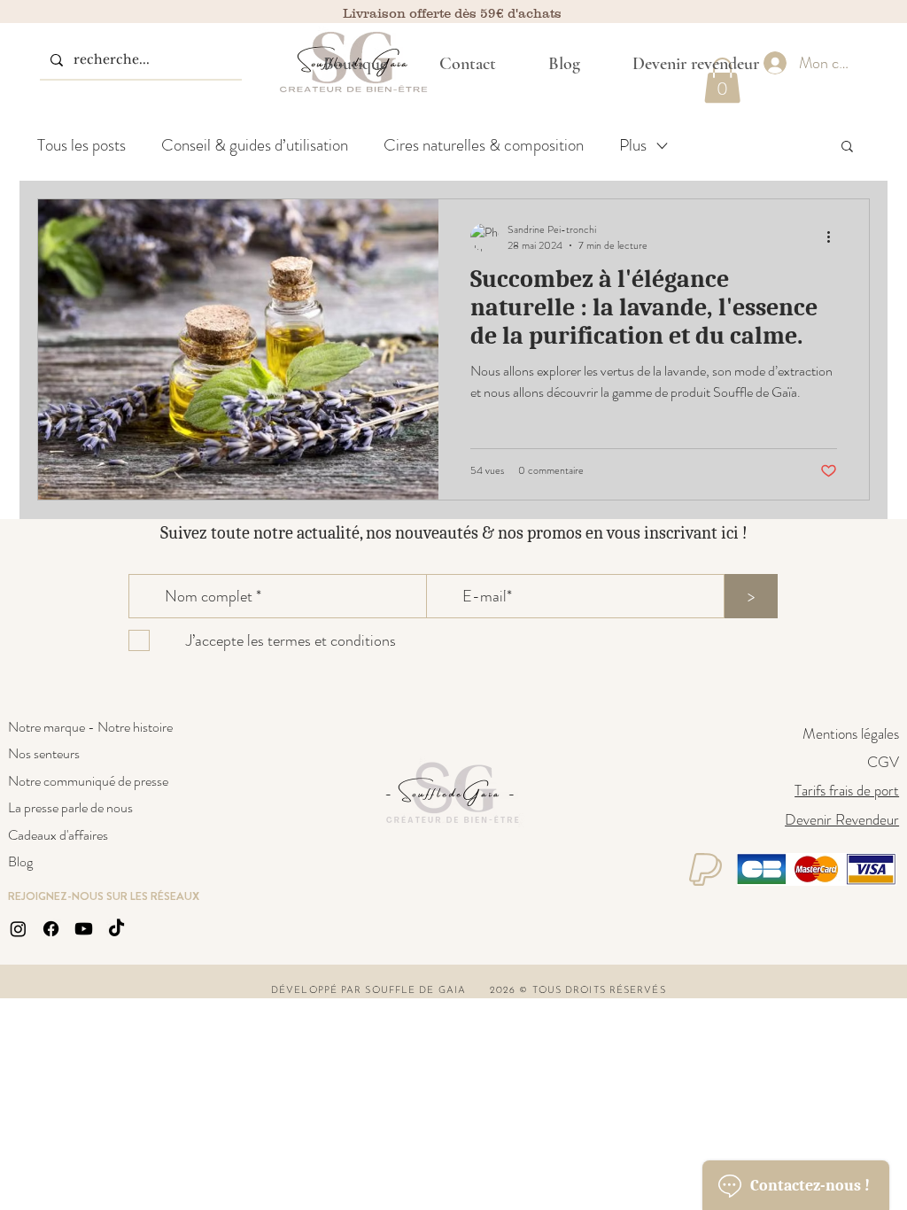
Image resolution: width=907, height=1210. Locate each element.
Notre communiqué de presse (88, 781)
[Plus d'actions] (834, 237)
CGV (883, 761)
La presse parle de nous (70, 807)
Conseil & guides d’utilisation (254, 145)
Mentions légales (850, 733)
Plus (633, 145)
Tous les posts (81, 145)
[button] (356, 63)
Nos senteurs (44, 753)
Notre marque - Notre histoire (90, 727)
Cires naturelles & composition (484, 145)
